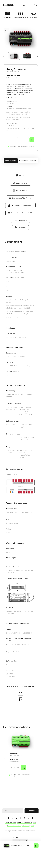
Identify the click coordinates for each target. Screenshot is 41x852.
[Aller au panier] (30, 5)
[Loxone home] (8, 5)
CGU (32, 826)
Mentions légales (10, 822)
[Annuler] (24, 5)
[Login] (36, 5)
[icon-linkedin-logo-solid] (28, 818)
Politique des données (24, 822)
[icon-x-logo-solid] (12, 818)
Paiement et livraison (14, 826)
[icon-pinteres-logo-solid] (24, 818)
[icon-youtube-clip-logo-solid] (16, 818)
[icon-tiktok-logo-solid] (32, 818)
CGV (34, 822)
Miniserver (13, 754)
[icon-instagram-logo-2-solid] (20, 818)
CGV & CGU (26, 826)
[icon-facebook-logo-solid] (8, 818)
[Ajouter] (23, 767)
